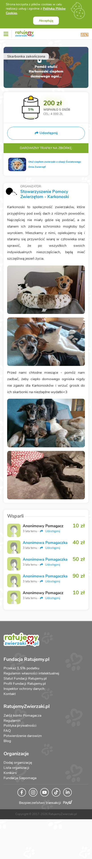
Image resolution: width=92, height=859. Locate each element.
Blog (7, 741)
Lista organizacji (16, 767)
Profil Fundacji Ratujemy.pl (25, 683)
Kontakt (10, 693)
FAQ (7, 730)
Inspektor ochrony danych (24, 688)
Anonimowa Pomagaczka (45, 542)
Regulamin (12, 720)
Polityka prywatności (20, 725)
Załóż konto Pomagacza (22, 715)
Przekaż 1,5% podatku (21, 668)
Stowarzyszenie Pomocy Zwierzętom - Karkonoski (44, 194)
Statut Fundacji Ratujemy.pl (25, 678)
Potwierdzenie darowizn (23, 735)
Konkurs (10, 772)
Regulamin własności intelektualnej (31, 673)
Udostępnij (52, 531)
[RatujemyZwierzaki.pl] (24, 32)
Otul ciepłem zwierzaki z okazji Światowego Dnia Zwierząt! (54, 164)
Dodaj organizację (18, 762)
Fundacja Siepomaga (20, 778)
